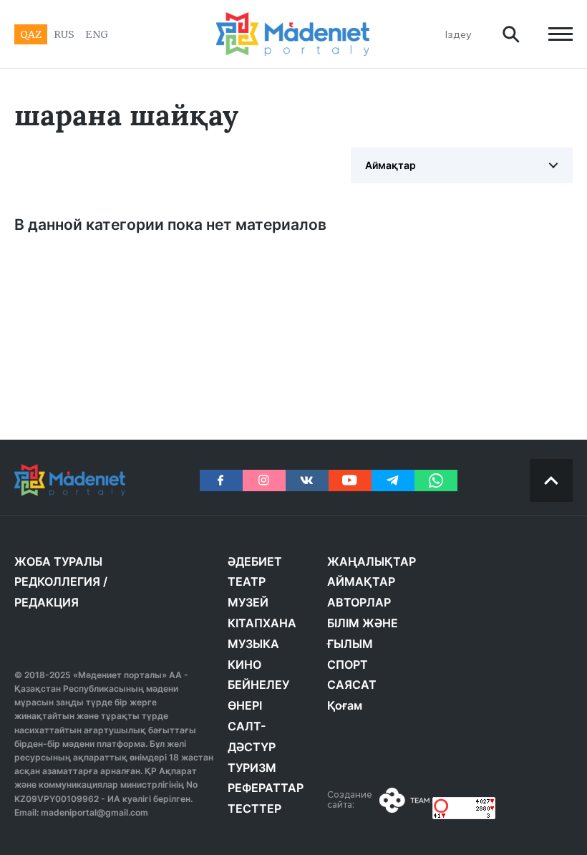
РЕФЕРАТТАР (266, 788)
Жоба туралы (58, 561)
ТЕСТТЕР (254, 808)
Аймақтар (390, 165)
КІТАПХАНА (262, 623)
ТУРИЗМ (252, 767)
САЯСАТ (352, 684)
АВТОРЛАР (359, 602)
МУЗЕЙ (248, 602)
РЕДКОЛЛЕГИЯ (57, 581)
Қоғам (344, 705)
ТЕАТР (247, 581)
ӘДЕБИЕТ (255, 561)
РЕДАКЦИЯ (46, 602)
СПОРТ (347, 664)
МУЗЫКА (253, 644)
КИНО (244, 664)
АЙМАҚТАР (361, 581)
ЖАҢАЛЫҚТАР (371, 561)
